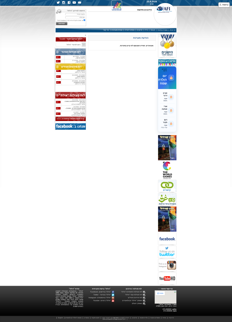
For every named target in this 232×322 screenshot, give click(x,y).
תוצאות (152, 30)
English (60, 318)
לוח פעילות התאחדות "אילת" (132, 292)
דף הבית (172, 30)
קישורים (86, 318)
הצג (57, 57)
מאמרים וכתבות (162, 30)
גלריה (146, 30)
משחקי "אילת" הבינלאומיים (132, 300)
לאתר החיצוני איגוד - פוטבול (70, 39)
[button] (224, 4)
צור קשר (106, 30)
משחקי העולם (137, 303)
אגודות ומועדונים (116, 30)
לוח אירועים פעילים (135, 298)
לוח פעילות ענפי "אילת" (134, 295)
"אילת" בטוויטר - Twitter (102, 295)
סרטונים (139, 30)
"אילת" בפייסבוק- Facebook (101, 292)
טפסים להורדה (130, 30)
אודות (164, 318)
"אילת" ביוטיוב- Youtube (102, 300)
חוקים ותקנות (96, 318)
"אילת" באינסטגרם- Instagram (100, 298)
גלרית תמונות (144, 318)
